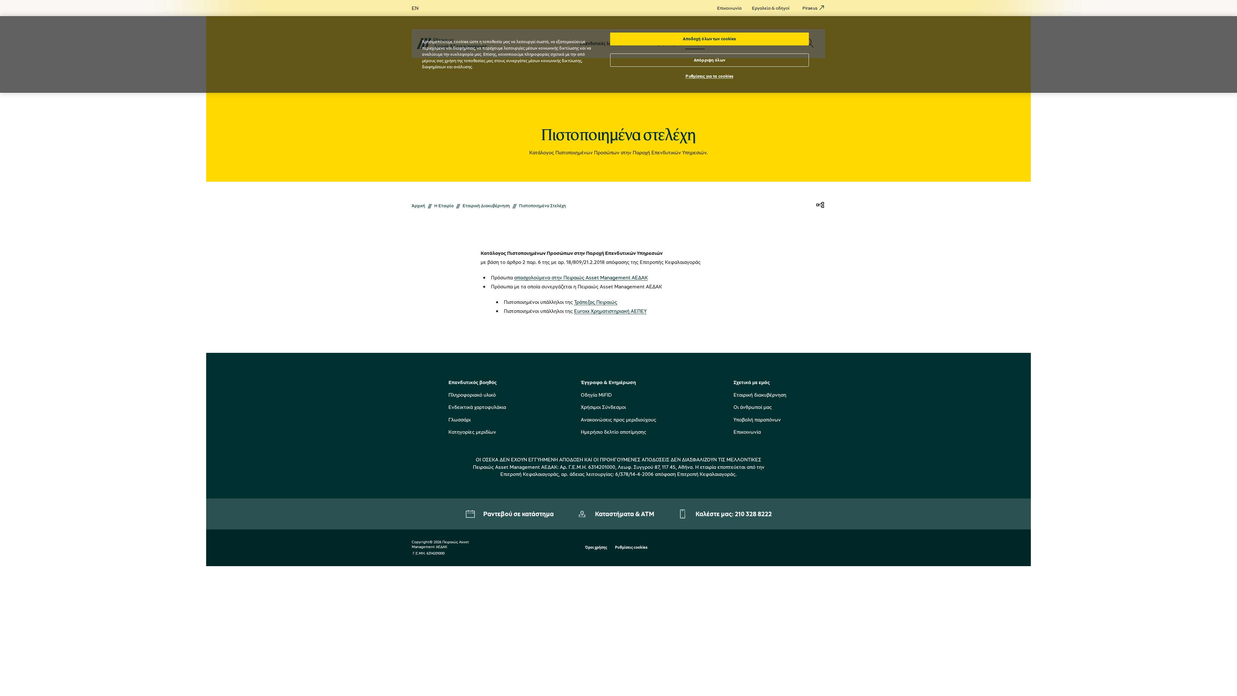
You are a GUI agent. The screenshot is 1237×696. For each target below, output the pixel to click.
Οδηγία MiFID (596, 394)
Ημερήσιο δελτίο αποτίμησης (613, 431)
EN (415, 8)
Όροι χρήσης (596, 547)
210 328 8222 (753, 513)
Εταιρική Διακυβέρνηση (486, 205)
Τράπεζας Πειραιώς (595, 301)
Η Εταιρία (444, 205)
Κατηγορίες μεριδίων (472, 431)
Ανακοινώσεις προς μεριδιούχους (618, 419)
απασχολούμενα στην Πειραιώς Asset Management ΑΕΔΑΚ (581, 277)
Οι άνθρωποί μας (753, 407)
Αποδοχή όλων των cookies (709, 39)
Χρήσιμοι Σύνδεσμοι (603, 407)
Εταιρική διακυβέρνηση (760, 394)
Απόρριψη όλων (709, 60)
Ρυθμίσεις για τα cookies (709, 76)
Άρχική (418, 205)
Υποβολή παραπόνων (757, 419)
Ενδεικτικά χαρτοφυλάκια (477, 407)
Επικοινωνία (747, 431)
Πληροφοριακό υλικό (472, 394)
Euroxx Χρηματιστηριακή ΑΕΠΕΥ (610, 310)
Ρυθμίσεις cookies (631, 547)
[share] (820, 205)
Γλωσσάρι (459, 419)
